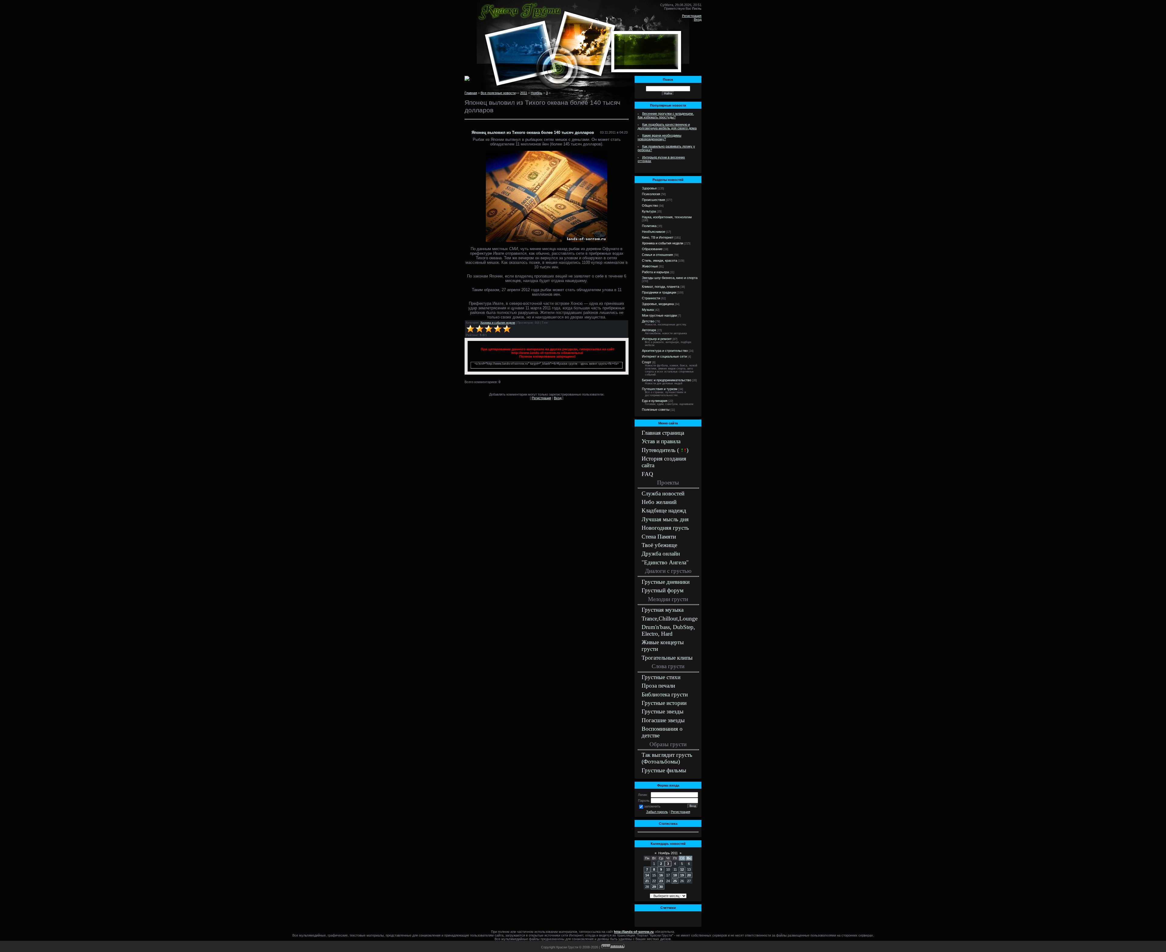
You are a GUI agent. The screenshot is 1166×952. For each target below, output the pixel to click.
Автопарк (649, 330)
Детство (648, 321)
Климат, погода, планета (660, 286)
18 (675, 875)
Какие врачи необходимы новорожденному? (659, 137)
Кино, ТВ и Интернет (657, 237)
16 (661, 875)
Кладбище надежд (664, 510)
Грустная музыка (663, 610)
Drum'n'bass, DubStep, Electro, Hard (668, 630)
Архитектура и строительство (665, 350)
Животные (650, 266)
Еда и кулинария (654, 401)
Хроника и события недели (497, 322)
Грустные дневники (666, 582)
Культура (649, 211)
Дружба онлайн (661, 553)
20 (689, 875)
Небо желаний (659, 502)
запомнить (652, 806)
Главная (471, 93)
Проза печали (658, 685)
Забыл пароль (657, 812)
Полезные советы (656, 409)
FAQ (647, 474)
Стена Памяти (659, 536)
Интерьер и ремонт (657, 339)
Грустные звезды (663, 711)
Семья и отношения (657, 255)
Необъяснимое (653, 231)
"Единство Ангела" (665, 562)
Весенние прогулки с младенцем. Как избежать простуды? (666, 115)
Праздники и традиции (659, 292)
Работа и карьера (655, 272)
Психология (651, 194)
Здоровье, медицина (658, 304)
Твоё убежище (659, 545)
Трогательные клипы (667, 657)
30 (661, 887)
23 (661, 881)
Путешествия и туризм (659, 389)
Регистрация (691, 16)
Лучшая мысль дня (665, 519)
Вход (697, 19)
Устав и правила (661, 441)
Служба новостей (663, 493)
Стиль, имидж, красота (659, 260)
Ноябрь (536, 93)
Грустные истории (664, 703)
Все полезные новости (498, 93)
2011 (523, 93)
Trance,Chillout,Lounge (669, 618)
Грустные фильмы (664, 770)
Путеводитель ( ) (665, 450)
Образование (652, 249)
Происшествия (653, 200)
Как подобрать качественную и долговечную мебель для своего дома (667, 126)
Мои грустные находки (659, 315)
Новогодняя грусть (665, 528)
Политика (649, 226)
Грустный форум (663, 590)
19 (682, 875)
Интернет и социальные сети (664, 356)
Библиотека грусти (665, 694)
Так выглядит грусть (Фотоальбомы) (667, 758)
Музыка (648, 309)
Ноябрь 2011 (668, 853)
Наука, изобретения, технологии (667, 217)
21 (647, 881)
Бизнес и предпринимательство (666, 380)
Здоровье (649, 188)
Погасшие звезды (663, 720)
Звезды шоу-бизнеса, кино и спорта (669, 278)
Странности (651, 298)
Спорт (646, 362)
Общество (650, 205)
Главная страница (663, 433)
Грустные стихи (661, 677)
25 (675, 881)
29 (654, 887)
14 (647, 875)
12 (682, 869)
